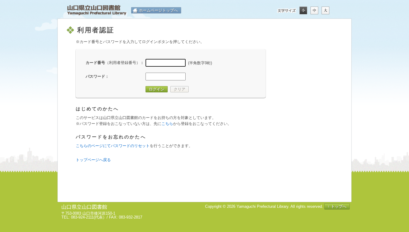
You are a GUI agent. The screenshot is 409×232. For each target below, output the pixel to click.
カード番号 (113, 62)
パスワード (95, 76)
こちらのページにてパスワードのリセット (113, 146)
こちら (167, 123)
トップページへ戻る (93, 160)
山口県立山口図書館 (97, 10)
